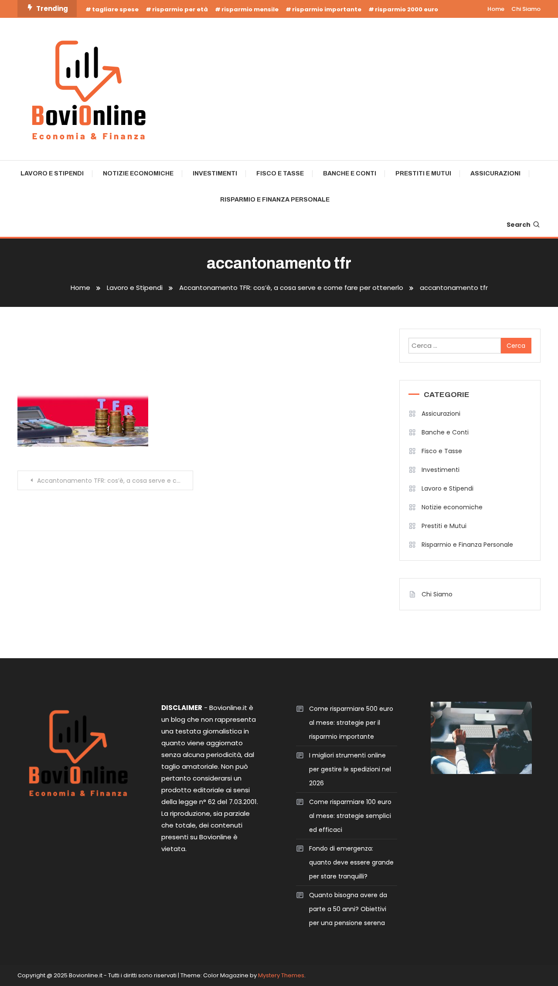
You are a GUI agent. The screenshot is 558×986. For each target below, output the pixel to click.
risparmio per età (180, 9)
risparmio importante (326, 9)
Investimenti (215, 173)
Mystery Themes (281, 975)
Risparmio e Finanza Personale (275, 199)
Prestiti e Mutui (423, 173)
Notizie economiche (138, 173)
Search (519, 224)
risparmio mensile (250, 9)
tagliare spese (115, 9)
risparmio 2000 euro (406, 9)
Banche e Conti (349, 173)
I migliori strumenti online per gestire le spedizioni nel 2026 (350, 769)
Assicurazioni (495, 173)
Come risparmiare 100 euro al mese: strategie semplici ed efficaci (350, 816)
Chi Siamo (526, 9)
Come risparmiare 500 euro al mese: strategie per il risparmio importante (351, 722)
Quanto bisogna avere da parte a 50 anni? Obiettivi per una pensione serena (348, 909)
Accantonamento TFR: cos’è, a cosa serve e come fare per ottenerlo (115, 480)
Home (495, 9)
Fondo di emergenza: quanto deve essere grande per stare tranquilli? (351, 862)
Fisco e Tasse (280, 173)
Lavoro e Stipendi (52, 173)
